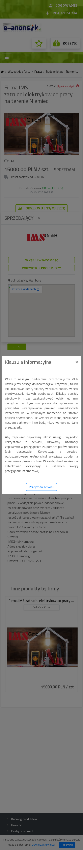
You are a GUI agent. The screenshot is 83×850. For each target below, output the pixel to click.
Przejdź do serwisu (41, 487)
